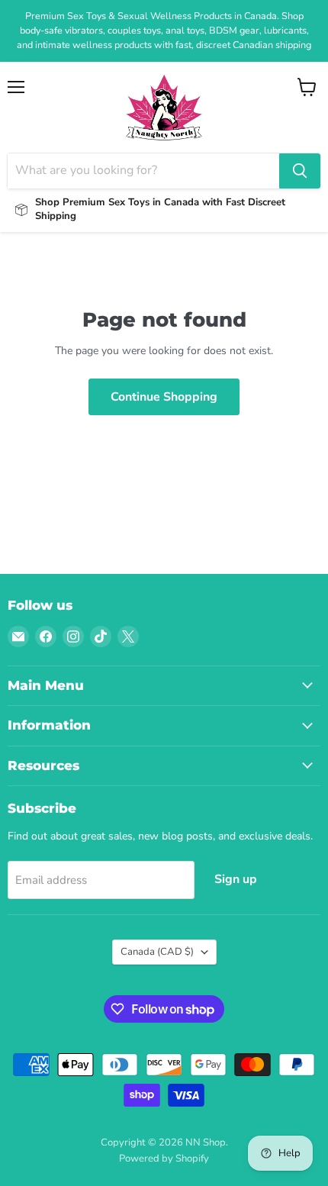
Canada (157, 952)
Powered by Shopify (164, 1158)
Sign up (235, 879)
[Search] (299, 171)
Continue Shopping (164, 396)
